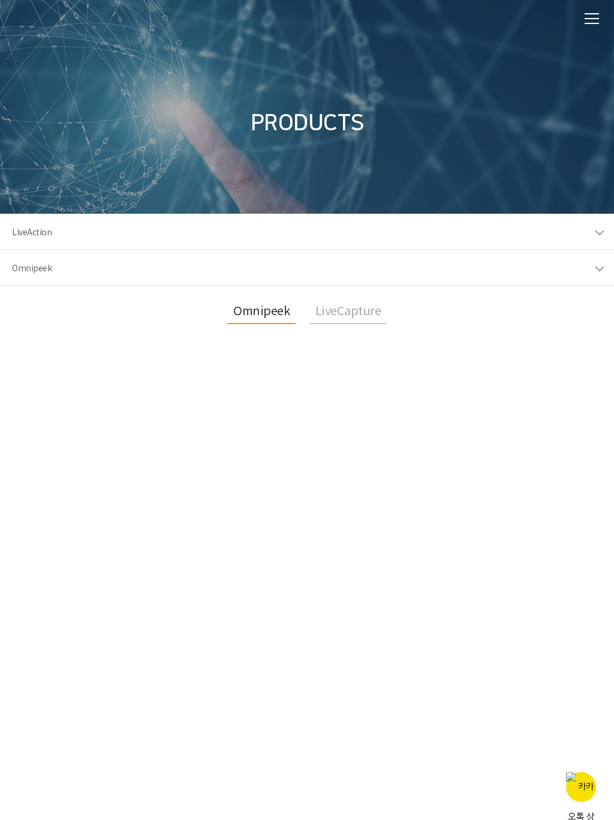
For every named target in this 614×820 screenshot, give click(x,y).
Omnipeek (261, 310)
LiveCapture (348, 310)
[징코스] (42, 17)
